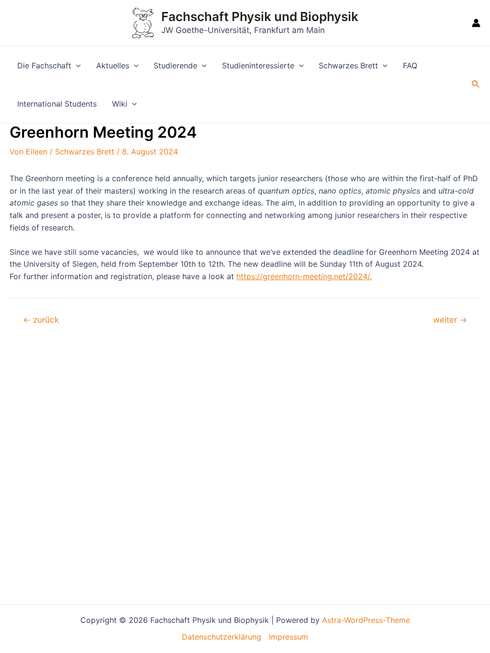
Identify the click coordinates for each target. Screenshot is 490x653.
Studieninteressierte (258, 65)
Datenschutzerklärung (221, 637)
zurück (41, 320)
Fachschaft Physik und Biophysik (259, 16)
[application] (76, 65)
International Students (57, 104)
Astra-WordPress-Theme (366, 620)
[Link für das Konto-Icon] (476, 23)
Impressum (288, 637)
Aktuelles (112, 65)
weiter (450, 320)
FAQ (410, 65)
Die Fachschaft (44, 65)
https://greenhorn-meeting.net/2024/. (304, 276)
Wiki (119, 104)
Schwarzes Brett (348, 65)
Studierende (175, 65)
